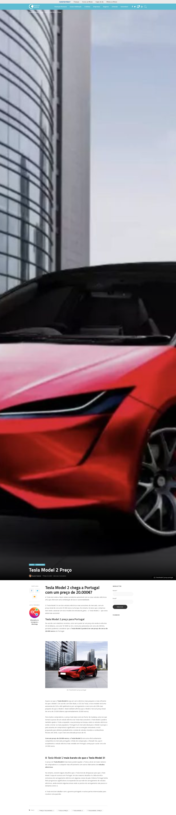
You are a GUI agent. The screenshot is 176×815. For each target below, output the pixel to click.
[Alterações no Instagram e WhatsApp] (34, 612)
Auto (32, 564)
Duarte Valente (36, 575)
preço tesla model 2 (46, 810)
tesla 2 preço (63, 810)
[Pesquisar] (145, 7)
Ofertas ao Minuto (111, 2)
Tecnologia (40, 564)
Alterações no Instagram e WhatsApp (34, 622)
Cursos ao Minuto (87, 2)
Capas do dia (99, 2)
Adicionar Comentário (59, 575)
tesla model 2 (78, 810)
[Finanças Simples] (34, 7)
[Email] (34, 596)
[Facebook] (31, 590)
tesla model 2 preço (95, 810)
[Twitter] (37, 590)
